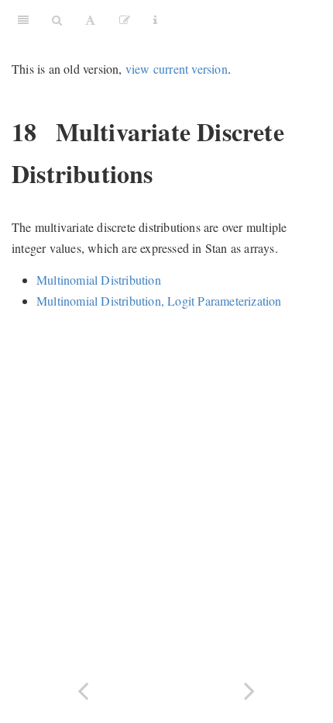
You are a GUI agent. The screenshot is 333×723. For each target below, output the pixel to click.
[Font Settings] (90, 19)
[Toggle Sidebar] (23, 19)
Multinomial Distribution (98, 280)
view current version (176, 69)
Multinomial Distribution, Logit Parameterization (159, 300)
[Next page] (249, 689)
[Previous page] (83, 689)
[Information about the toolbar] (155, 19)
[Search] (57, 19)
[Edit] (125, 19)
